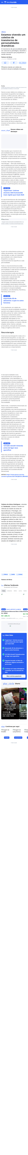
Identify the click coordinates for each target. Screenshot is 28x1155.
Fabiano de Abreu (6, 57)
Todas (3, 591)
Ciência (3, 32)
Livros (20, 591)
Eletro (15, 591)
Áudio (25, 591)
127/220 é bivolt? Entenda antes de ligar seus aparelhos (13, 448)
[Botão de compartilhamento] (5, 62)
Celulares (9, 591)
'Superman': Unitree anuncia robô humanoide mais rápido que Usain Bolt (13, 192)
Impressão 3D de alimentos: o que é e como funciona (13, 300)
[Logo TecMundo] (10, 2)
